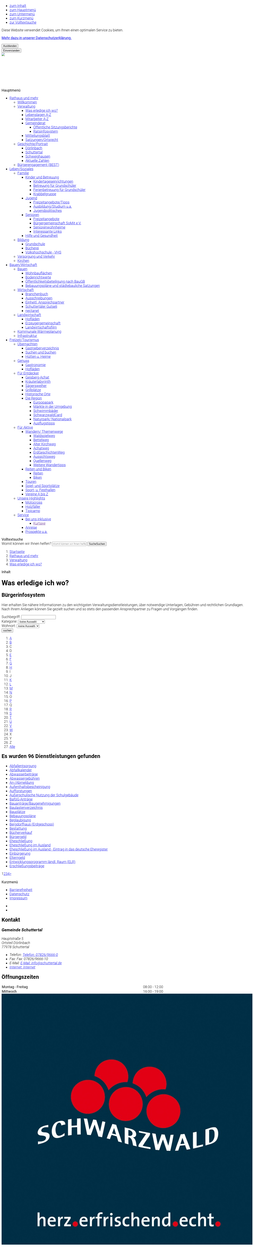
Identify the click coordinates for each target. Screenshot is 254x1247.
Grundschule (35, 244)
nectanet (32, 311)
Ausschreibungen (38, 298)
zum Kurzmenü (21, 18)
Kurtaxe (39, 523)
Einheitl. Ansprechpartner (44, 302)
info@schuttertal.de (41, 963)
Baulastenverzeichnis (26, 807)
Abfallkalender (21, 770)
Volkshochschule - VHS (43, 252)
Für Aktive (25, 427)
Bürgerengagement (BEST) (38, 165)
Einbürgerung (20, 853)
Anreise (31, 527)
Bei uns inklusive (38, 519)
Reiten (38, 473)
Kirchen (23, 260)
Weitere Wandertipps (49, 465)
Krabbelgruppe (44, 194)
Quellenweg (42, 461)
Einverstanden (11, 50)
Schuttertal (34, 152)
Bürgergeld (18, 837)
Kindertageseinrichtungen (53, 181)
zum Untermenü (22, 14)
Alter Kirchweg (44, 444)
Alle (12, 747)
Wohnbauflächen (38, 273)
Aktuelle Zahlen (37, 160)
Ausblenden (10, 45)
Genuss (23, 361)
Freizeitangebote (46, 219)
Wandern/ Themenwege (44, 431)
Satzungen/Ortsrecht (41, 140)
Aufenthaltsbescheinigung (30, 787)
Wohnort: (9, 626)
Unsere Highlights (31, 498)
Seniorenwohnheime (49, 227)
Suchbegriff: (11, 617)
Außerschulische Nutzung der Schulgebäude (44, 795)
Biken (37, 477)
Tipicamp (32, 511)
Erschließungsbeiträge (27, 866)
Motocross (33, 502)
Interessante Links (47, 231)
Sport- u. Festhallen (40, 490)
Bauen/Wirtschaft (23, 265)
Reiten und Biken (38, 469)
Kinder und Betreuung (42, 177)
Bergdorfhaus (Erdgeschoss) (32, 824)
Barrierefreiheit (21, 890)
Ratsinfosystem (45, 131)
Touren (30, 481)
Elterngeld (17, 857)
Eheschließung (21, 841)
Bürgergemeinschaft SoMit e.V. (57, 223)
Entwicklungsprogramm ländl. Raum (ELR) (42, 862)
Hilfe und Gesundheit (41, 235)
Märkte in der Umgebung (52, 406)
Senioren (32, 215)
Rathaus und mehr (24, 98)
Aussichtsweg (44, 456)
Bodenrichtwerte (38, 277)
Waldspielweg (44, 436)
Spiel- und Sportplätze (42, 486)
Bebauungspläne (23, 816)
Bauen (22, 269)
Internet (22, 967)
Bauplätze (17, 812)
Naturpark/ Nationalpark (52, 419)
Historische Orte (37, 394)
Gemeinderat (35, 123)
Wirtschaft (25, 290)
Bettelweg (41, 440)
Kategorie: (9, 621)
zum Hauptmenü (23, 10)
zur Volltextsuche (23, 22)
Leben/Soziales (21, 169)
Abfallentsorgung (23, 766)
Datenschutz (19, 894)
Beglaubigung (20, 820)
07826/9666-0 (40, 955)
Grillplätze (33, 390)
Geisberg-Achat (37, 377)
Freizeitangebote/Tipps (51, 202)
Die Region (33, 398)
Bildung (23, 240)
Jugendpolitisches (47, 210)
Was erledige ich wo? (41, 110)
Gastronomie (35, 365)
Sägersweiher (36, 386)
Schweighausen (37, 156)
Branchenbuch (36, 294)
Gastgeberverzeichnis (42, 348)
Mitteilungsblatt (37, 135)
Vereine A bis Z (36, 494)
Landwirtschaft (29, 315)
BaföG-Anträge (21, 799)
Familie (23, 173)
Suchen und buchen (40, 352)
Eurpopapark (43, 402)
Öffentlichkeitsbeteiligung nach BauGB (55, 281)
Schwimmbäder (45, 411)
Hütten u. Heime (38, 356)
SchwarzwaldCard (47, 415)
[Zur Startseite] (27, 86)
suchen (7, 630)
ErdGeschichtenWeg (49, 452)
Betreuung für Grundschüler (54, 185)
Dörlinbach (33, 148)
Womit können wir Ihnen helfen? (26, 543)
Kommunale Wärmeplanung (39, 331)
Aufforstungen (21, 791)
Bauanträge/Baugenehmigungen (35, 803)
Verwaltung (26, 106)
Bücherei (32, 248)
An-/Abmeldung (22, 782)
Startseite (17, 552)
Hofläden (32, 319)
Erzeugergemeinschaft (43, 323)
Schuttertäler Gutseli (41, 306)
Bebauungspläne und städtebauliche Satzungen (62, 286)
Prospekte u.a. (36, 531)
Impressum (18, 898)
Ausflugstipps (44, 423)
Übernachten (27, 344)
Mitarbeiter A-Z (37, 119)
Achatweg (41, 448)
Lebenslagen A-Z (38, 115)
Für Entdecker (28, 373)
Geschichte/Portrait (32, 144)
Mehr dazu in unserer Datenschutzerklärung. (37, 38)
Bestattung (18, 828)
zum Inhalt (18, 6)
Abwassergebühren (25, 778)
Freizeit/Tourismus (24, 340)
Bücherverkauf (21, 832)
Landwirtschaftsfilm (41, 327)
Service (23, 515)
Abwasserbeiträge (24, 774)
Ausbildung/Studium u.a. (52, 206)
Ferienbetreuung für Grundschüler (59, 190)
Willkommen (27, 102)
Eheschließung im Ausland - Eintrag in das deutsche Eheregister (59, 849)
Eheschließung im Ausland (30, 845)
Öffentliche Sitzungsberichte (55, 127)
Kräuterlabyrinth (38, 381)
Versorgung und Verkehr (36, 256)
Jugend (31, 198)
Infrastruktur (27, 336)
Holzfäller (32, 506)
